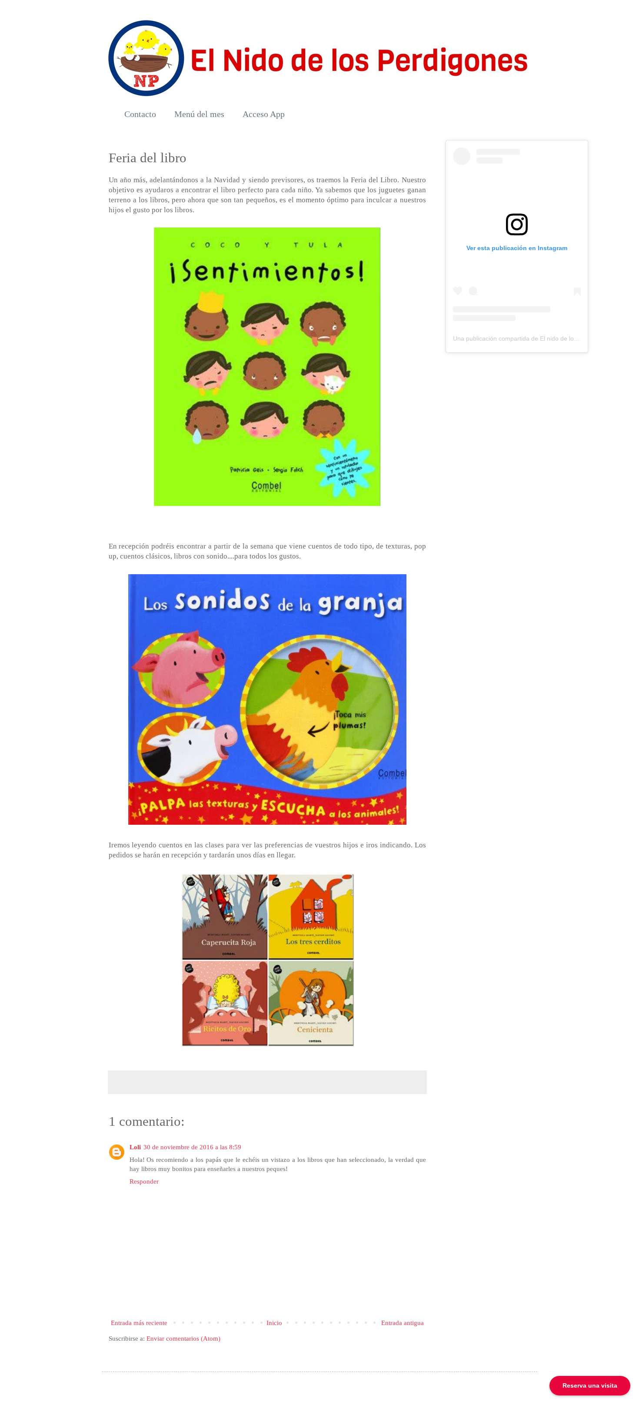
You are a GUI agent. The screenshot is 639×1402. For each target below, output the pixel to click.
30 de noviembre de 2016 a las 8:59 (192, 1147)
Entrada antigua (402, 1322)
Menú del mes (199, 114)
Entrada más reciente (139, 1322)
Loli (135, 1147)
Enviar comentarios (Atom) (183, 1338)
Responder (144, 1181)
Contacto (140, 114)
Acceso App (264, 114)
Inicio (274, 1322)
